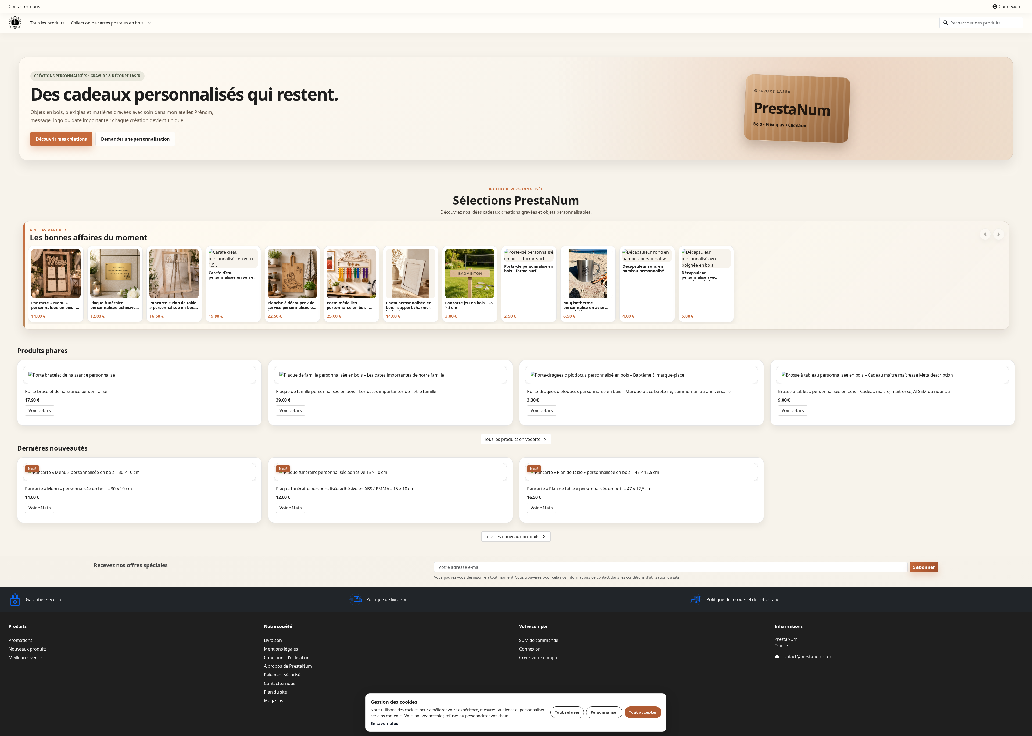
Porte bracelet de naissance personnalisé (66, 391)
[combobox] (981, 22)
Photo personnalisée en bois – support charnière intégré (409, 306)
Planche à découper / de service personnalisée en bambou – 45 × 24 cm (292, 306)
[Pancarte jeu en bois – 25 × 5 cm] (469, 273)
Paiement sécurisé (282, 675)
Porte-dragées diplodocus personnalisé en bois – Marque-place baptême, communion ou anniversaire (629, 391)
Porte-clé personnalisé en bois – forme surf (528, 268)
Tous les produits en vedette (515, 439)
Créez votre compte (538, 657)
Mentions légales (281, 649)
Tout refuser (567, 712)
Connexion (530, 649)
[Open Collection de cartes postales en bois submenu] (149, 22)
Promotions (20, 640)
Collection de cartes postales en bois (107, 23)
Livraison (273, 640)
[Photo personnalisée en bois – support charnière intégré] (410, 273)
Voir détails (39, 410)
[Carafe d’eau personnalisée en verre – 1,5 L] (233, 258)
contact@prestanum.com (807, 656)
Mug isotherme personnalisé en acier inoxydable (584, 306)
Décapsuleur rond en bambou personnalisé (643, 268)
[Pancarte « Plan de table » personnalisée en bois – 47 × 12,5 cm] (174, 273)
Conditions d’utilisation (287, 657)
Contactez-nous (24, 6)
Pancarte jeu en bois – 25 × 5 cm (469, 305)
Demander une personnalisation (135, 139)
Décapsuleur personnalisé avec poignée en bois (699, 275)
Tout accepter (643, 712)
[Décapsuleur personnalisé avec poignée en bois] (706, 258)
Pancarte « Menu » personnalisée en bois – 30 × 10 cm (53, 306)
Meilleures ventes (26, 657)
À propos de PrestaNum (288, 666)
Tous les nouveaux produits (516, 537)
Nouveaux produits (28, 649)
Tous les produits (47, 23)
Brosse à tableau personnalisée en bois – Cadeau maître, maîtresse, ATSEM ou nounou (864, 391)
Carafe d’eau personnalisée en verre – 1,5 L (232, 275)
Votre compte (533, 626)
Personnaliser (604, 712)
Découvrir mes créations (61, 139)
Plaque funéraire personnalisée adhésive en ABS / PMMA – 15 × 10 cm (113, 306)
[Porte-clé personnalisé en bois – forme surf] (529, 255)
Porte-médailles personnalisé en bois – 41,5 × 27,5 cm (348, 306)
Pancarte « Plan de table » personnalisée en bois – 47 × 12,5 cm (173, 306)
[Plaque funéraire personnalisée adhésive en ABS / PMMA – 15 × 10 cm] (115, 273)
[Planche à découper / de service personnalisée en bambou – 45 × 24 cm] (292, 273)
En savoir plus (384, 723)
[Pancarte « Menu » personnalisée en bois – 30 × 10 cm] (56, 273)
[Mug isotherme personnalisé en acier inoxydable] (588, 273)
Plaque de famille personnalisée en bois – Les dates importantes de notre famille (356, 391)
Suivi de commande (538, 640)
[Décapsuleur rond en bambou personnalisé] (647, 255)
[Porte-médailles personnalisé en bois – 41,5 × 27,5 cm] (351, 273)
